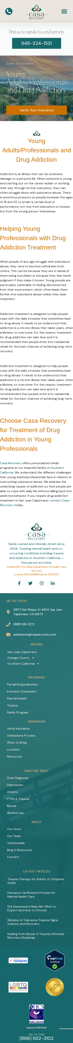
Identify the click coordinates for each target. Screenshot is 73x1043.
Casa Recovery (10, 463)
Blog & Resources (19, 850)
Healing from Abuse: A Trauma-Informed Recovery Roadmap (35, 936)
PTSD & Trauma (18, 799)
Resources (14, 756)
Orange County (18, 658)
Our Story (14, 829)
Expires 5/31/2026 (36, 1027)
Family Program (17, 712)
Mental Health (17, 698)
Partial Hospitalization (22, 684)
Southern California (21, 664)
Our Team (14, 836)
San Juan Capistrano (22, 652)
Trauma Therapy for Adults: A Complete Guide (35, 881)
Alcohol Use (15, 813)
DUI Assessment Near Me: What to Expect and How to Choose (31, 908)
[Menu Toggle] (64, 11)
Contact (13, 857)
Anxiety (12, 792)
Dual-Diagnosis (17, 778)
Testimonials (16, 843)
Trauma (12, 705)
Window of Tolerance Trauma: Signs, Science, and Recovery (32, 922)
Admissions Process (21, 735)
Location (13, 749)
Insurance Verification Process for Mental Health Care (31, 894)
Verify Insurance (18, 728)
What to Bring (17, 742)
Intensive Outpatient (22, 691)
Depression (15, 785)
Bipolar (12, 806)
